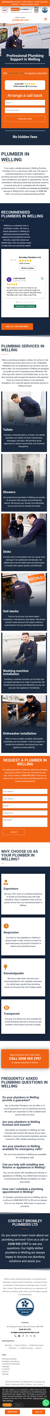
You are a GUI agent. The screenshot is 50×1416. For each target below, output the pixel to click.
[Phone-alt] (15, 1335)
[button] (46, 19)
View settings (7, 1400)
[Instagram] (27, 1335)
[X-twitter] (30, 1335)
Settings (18, 1405)
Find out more (38, 1398)
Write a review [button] (27, 268)
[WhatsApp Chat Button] (46, 1402)
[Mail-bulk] (19, 1335)
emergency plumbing (39, 188)
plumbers (25, 938)
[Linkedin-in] (34, 1335)
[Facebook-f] (23, 1335)
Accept (7, 1405)
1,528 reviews (24, 263)
